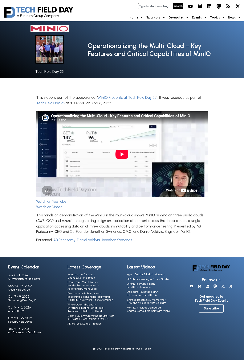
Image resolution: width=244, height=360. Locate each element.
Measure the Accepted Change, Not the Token (81, 276)
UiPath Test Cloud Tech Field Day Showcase (141, 285)
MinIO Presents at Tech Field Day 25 (127, 97)
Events (197, 17)
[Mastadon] (219, 6)
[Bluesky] (200, 6)
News (232, 17)
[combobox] (155, 6)
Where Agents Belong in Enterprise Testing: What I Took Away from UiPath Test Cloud (85, 308)
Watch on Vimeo (49, 207)
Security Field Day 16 (20, 321)
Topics (215, 17)
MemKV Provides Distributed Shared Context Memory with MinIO (148, 309)
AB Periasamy (64, 240)
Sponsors (153, 17)
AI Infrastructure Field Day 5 (24, 278)
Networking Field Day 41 (22, 300)
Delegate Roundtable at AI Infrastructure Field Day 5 (143, 293)
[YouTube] (190, 6)
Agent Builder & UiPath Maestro (145, 274)
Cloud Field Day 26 (19, 289)
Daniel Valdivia (88, 240)
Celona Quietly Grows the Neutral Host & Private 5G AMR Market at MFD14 (90, 317)
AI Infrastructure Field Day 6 (24, 332)
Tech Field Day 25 (49, 71)
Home (133, 17)
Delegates (176, 17)
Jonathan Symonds (117, 240)
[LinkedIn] (209, 6)
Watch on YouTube (51, 201)
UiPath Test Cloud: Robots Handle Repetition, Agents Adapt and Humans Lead (83, 285)
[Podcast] (228, 6)
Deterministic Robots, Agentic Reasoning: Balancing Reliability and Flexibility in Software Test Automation (90, 297)
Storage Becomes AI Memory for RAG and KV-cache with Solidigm (146, 301)
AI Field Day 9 (16, 311)
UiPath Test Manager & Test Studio (148, 279)
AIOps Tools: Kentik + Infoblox (84, 323)
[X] (237, 6)
